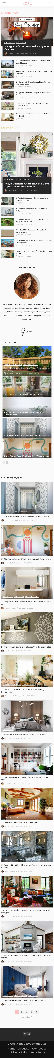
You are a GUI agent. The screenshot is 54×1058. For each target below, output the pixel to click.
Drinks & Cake (9, 128)
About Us (23, 1048)
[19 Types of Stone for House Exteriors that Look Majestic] (7, 64)
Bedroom (6, 684)
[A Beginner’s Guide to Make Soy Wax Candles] (27, 31)
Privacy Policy (19, 1052)
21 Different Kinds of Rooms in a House (19, 822)
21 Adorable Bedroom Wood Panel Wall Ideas (23, 734)
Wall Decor (33, 995)
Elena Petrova (13, 191)
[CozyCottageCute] (27, 2)
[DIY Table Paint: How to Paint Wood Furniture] (27, 386)
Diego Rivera (10, 872)
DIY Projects (9, 42)
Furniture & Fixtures (13, 364)
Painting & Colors (30, 364)
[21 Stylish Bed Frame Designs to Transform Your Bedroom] (7, 95)
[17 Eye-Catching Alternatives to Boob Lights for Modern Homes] (27, 157)
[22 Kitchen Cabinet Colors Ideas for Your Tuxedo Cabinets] (7, 106)
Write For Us (38, 1052)
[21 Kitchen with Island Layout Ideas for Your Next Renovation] (7, 85)
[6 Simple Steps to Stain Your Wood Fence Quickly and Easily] (27, 361)
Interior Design (22, 179)
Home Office (19, 596)
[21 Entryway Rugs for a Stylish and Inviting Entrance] (27, 428)
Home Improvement (11, 817)
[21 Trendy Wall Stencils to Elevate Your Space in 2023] (27, 628)
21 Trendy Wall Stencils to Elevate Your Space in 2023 (26, 647)
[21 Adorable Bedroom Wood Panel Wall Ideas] (27, 716)
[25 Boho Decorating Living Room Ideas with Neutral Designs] (27, 891)
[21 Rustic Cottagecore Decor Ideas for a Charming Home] (7, 201)
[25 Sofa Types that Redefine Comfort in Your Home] (7, 254)
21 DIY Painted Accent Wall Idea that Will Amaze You (26, 456)
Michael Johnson (14, 373)
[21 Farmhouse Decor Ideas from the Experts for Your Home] (27, 937)
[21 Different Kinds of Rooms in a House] (27, 804)
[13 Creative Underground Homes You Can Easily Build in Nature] (7, 222)
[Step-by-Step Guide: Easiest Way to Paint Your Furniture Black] (27, 407)
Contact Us (39, 1048)
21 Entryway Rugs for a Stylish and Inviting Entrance (26, 435)
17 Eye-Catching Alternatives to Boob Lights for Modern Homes (26, 185)
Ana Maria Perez (11, 520)
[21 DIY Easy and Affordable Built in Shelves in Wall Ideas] (27, 758)
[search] (49, 3)
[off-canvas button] (4, 3)
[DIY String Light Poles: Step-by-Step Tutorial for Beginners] (7, 243)
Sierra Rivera (13, 53)
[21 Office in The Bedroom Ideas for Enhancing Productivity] (7, 117)
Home (11, 1048)
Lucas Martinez (11, 696)
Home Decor (21, 42)
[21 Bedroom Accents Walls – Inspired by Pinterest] (7, 211)
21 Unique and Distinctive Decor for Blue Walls (23, 1000)
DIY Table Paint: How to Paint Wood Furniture (24, 394)
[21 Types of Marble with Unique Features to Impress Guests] (27, 846)
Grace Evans (10, 563)
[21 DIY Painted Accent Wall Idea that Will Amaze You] (27, 448)
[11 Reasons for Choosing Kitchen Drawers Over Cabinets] (7, 74)
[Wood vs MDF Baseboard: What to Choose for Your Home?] (7, 233)
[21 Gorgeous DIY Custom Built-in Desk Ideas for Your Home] (27, 583)
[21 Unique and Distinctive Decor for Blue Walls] (27, 982)
